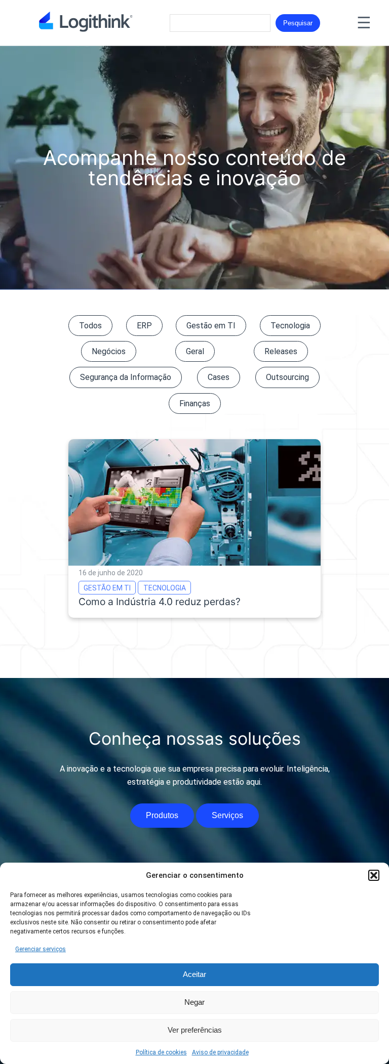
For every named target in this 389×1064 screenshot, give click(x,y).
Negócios (109, 351)
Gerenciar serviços (40, 949)
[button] (374, 875)
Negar (194, 1002)
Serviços (227, 815)
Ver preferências (195, 1030)
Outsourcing (287, 377)
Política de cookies (161, 1052)
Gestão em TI (211, 325)
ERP (144, 325)
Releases (280, 351)
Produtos (162, 815)
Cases (218, 377)
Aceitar (194, 974)
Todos (90, 325)
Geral (195, 351)
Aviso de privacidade (220, 1052)
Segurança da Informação (125, 377)
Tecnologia (290, 325)
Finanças (194, 403)
